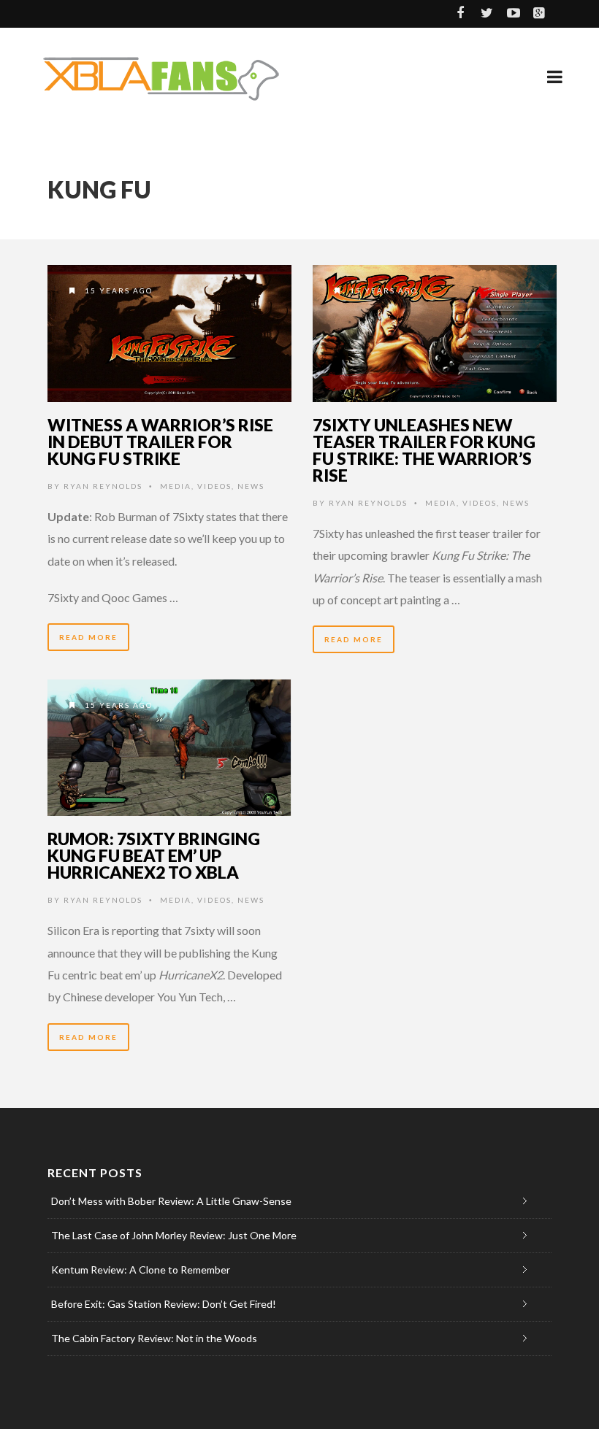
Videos (214, 486)
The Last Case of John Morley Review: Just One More (174, 1235)
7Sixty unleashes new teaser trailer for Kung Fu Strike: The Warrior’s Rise (424, 450)
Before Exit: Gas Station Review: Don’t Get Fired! (163, 1304)
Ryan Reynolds (103, 486)
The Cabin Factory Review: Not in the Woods (154, 1338)
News (250, 486)
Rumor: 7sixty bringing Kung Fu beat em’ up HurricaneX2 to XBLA (153, 855)
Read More (88, 637)
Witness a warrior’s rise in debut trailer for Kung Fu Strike (160, 442)
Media (175, 486)
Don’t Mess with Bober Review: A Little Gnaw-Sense (171, 1201)
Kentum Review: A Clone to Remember (140, 1269)
